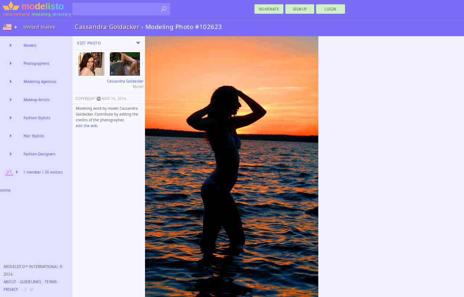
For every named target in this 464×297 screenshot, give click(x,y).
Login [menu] (330, 9)
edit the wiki (87, 125)
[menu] (138, 43)
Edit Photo (89, 43)
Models (30, 45)
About (10, 281)
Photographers (36, 63)
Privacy (11, 289)
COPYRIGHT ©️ (88, 98)
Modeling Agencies (40, 81)
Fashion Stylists (37, 117)
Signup (300, 9)
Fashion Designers (39, 153)
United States (39, 27)
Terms (51, 281)
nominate (269, 9)
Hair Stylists (34, 135)
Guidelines (30, 281)
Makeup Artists (37, 99)
